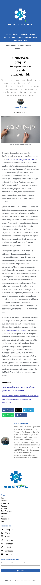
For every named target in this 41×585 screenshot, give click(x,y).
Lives (35, 38)
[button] (8, 410)
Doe (25, 41)
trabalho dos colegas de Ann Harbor (22, 159)
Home (8, 34)
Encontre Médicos (24, 46)
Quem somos (11, 46)
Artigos (32, 34)
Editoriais (24, 34)
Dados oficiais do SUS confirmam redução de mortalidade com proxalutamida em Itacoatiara (20, 399)
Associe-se (18, 41)
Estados (17, 49)
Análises (28, 38)
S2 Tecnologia (9, 581)
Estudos (7, 38)
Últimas (15, 34)
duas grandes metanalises (15, 330)
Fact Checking (17, 38)
